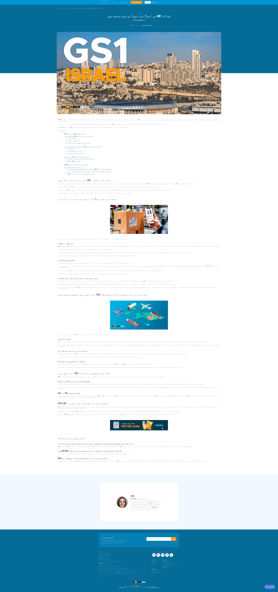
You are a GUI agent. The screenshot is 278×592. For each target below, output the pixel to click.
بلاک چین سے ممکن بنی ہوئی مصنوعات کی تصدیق (81, 159)
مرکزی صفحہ (61, 8)
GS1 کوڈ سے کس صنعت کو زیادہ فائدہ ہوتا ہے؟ (81, 174)
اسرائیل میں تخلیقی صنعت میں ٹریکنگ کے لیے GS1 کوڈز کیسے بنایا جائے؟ (89, 169)
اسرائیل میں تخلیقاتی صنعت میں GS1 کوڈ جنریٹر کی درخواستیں (82, 146)
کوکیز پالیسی (166, 567)
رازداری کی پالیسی (168, 565)
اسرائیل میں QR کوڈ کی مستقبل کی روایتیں (77, 157)
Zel (132, 25)
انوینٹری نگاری (72, 138)
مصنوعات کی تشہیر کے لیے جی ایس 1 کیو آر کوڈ (113, 239)
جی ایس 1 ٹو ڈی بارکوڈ (105, 554)
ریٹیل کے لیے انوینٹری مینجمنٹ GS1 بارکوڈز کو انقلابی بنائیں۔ (118, 572)
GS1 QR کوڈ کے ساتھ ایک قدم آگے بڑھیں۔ (76, 165)
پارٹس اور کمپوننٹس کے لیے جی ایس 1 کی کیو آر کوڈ (113, 568)
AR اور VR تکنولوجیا (74, 161)
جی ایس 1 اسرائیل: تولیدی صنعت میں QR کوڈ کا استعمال (87, 8)
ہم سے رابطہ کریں (157, 572)
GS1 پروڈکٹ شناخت (104, 559)
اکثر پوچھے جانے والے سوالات (72, 167)
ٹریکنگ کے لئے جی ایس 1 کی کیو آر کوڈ (110, 561)
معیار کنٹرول (72, 148)
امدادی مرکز (155, 562)
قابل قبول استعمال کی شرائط (170, 563)
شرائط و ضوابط (166, 562)
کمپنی (154, 569)
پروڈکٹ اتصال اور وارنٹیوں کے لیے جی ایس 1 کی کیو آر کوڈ (116, 570)
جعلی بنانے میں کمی (73, 140)
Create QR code (137, 2)
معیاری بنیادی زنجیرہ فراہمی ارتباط (79, 143)
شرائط (164, 560)
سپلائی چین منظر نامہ (73, 281)
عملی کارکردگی (117, 187)
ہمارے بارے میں (156, 571)
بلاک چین (134, 387)
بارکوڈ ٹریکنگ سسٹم (105, 556)
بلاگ (68, 8)
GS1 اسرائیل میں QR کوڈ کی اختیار (74, 134)
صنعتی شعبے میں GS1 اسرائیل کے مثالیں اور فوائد (79, 136)
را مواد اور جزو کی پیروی (75, 151)
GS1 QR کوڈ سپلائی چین (105, 563)
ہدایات (154, 560)
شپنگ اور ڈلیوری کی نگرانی (76, 153)
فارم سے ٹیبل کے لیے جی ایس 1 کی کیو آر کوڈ (111, 566)
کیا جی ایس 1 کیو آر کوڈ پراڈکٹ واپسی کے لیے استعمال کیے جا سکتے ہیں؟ (89, 171)
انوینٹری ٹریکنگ (129, 246)
